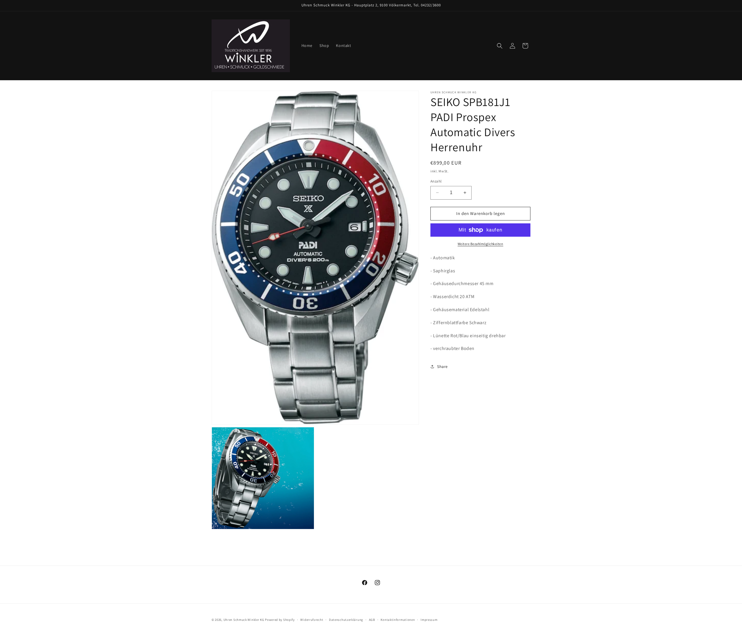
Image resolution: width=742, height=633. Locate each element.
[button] (499, 45)
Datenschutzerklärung (346, 619)
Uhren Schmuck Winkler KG (243, 620)
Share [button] (442, 366)
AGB (372, 619)
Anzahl (435, 181)
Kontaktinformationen (398, 619)
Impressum (429, 619)
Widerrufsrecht (311, 619)
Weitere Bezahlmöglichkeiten (480, 244)
